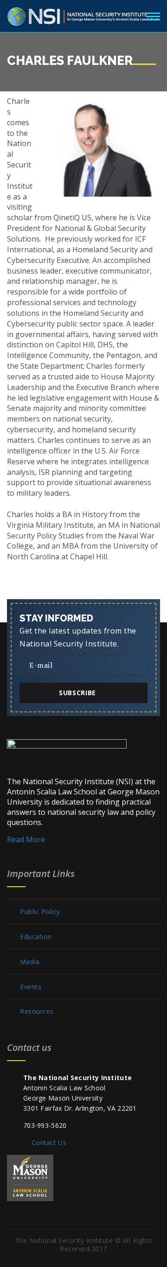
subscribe (77, 692)
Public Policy (40, 912)
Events (30, 987)
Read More (26, 839)
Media (30, 962)
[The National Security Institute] (83, 15)
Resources (37, 1011)
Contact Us (49, 1142)
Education (36, 937)
